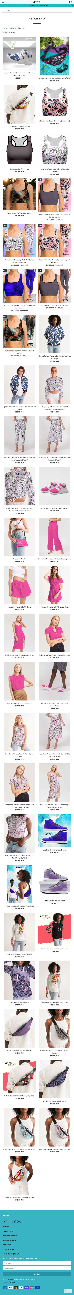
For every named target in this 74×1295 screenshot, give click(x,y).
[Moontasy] (37, 2)
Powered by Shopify (9, 1282)
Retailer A (12, 28)
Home (5, 28)
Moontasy (11, 1280)
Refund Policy (9, 1240)
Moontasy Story (11, 1254)
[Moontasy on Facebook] (5, 1221)
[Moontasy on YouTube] (10, 1221)
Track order (9, 1231)
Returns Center (10, 1236)
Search (6, 1227)
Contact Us (8, 1249)
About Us (7, 1245)
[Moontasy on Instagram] (14, 1221)
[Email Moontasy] (19, 1221)
